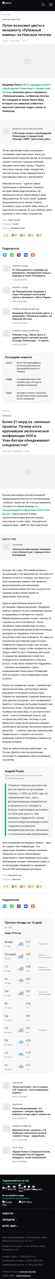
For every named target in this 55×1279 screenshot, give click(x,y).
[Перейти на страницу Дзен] (26, 1188)
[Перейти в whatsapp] (11, 255)
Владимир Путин (18, 228)
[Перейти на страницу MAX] (10, 1188)
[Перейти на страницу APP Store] (25, 1203)
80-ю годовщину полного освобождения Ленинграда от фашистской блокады (26, 88)
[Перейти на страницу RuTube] (32, 1188)
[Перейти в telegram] (4, 255)
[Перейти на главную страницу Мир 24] (6, 5)
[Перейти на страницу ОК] (15, 1188)
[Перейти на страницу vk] (4, 1188)
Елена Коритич (23, 1276)
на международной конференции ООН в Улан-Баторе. (26, 510)
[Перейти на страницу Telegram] (37, 1188)
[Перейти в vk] (25, 255)
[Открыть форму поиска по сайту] (43, 5)
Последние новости (18, 357)
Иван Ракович (15, 220)
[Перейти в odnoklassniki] (33, 255)
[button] (4, 255)
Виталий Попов (15, 875)
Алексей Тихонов (28, 1271)
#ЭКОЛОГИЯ (6, 416)
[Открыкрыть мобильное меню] (51, 4)
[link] (27, 129)
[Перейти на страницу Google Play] (9, 1203)
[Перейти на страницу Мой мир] (21, 1188)
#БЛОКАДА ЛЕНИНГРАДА (11, 19)
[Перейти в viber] (18, 255)
